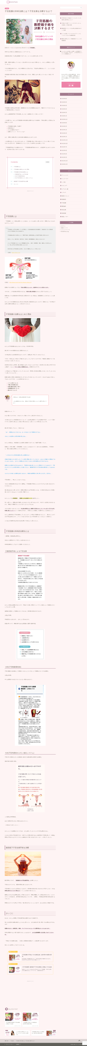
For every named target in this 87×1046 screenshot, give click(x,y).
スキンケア (64, 185)
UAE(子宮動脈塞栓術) (20, 176)
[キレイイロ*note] (14, 3)
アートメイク (65, 175)
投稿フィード (64, 227)
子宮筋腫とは (17, 166)
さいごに (16, 184)
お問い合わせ (71, 2)
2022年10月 (65, 143)
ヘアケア (64, 192)
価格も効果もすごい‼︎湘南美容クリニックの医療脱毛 (72, 39)
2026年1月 (64, 115)
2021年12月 (65, 160)
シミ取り (64, 182)
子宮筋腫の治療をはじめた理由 (21, 169)
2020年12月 (65, 164)
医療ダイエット (65, 196)
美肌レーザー (65, 216)
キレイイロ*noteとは (54, 2)
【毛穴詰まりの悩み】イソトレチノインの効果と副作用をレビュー (71, 19)
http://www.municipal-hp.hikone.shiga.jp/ (20, 282)
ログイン (63, 226)
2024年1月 (64, 129)
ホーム (63, 2)
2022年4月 (64, 150)
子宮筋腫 (6, 8)
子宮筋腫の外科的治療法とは (21, 172)
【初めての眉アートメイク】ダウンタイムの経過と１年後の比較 (71, 24)
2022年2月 (64, 157)
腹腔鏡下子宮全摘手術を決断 (21, 181)
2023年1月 (64, 136)
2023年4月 (64, 133)
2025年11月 (64, 119)
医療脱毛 (64, 199)
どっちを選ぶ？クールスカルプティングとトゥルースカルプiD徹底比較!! (71, 34)
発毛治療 (64, 209)
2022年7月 (64, 146)
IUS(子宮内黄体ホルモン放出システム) (24, 177)
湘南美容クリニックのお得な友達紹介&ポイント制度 (72, 29)
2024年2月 (64, 126)
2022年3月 (64, 153)
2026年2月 (64, 112)
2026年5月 (64, 102)
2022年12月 (65, 140)
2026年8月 (64, 98)
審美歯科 (64, 206)
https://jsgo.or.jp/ (16, 252)
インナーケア (65, 178)
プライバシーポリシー (10, 1044)
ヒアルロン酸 (65, 189)
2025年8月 (64, 122)
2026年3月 (64, 109)
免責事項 (17, 1044)
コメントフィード (65, 229)
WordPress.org (65, 231)
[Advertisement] (30, 201)
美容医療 (64, 213)
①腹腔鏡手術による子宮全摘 (21, 174)
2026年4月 (64, 105)
